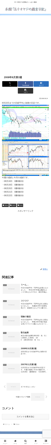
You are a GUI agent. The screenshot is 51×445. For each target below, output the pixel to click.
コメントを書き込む (25, 416)
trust (21, 205)
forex (6, 205)
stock (14, 205)
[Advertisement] (25, 45)
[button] (25, 91)
